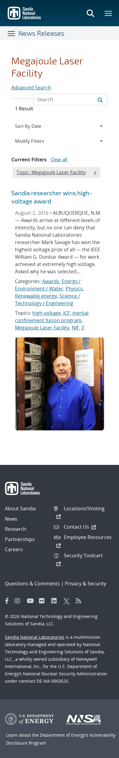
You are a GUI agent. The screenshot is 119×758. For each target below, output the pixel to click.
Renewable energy (36, 296)
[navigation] (59, 126)
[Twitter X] (68, 600)
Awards (50, 281)
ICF (66, 313)
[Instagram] (19, 600)
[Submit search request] (100, 99)
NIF (75, 327)
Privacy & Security (85, 583)
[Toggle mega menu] (108, 13)
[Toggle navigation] (11, 33)
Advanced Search (31, 87)
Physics (74, 288)
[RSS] (80, 600)
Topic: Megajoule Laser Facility (51, 172)
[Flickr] (43, 600)
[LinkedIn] (55, 600)
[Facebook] (7, 600)
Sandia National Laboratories (34, 637)
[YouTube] (31, 600)
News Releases (41, 33)
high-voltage (46, 313)
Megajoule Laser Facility (42, 327)
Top (100, 751)
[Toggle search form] (90, 13)
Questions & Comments (32, 583)
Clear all (59, 159)
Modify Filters (37, 141)
